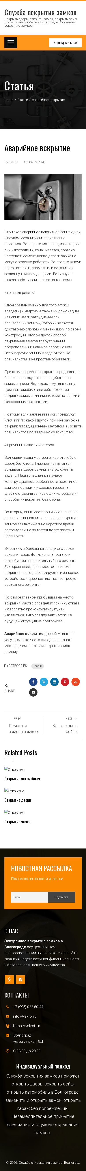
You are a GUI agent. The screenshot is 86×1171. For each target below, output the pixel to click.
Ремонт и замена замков (23, 725)
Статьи (38, 666)
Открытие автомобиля (22, 778)
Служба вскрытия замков (40, 12)
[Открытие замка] (14, 812)
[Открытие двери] (14, 791)
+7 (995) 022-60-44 (65, 42)
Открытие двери (17, 800)
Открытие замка (17, 821)
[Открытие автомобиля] (14, 769)
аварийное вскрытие (39, 232)
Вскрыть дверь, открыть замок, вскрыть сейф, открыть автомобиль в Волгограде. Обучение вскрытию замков (41, 22)
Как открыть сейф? (65, 725)
